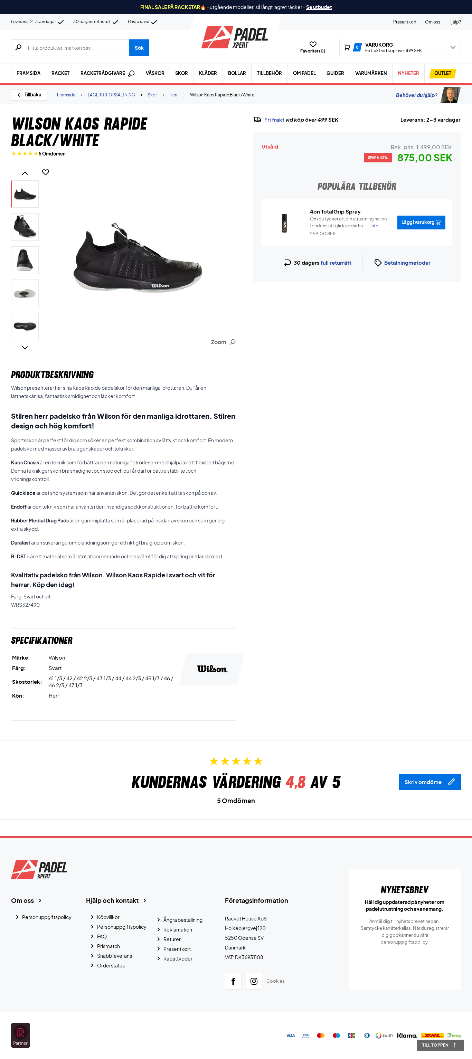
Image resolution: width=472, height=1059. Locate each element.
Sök (139, 48)
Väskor (155, 73)
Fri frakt (274, 119)
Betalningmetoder (407, 262)
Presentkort (405, 22)
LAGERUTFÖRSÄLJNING (111, 94)
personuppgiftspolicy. (404, 942)
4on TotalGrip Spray (335, 211)
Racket (60, 73)
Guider (335, 73)
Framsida (28, 73)
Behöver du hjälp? (416, 95)
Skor (181, 73)
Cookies (275, 981)
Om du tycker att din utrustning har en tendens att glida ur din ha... (348, 222)
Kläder (208, 73)
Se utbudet (319, 7)
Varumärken (371, 73)
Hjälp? (455, 22)
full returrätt (336, 262)
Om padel (304, 73)
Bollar (237, 73)
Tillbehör (269, 73)
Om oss (432, 22)
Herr (173, 94)
